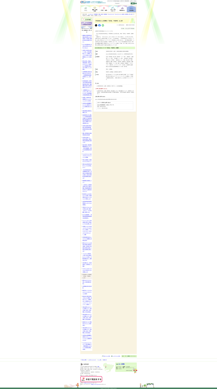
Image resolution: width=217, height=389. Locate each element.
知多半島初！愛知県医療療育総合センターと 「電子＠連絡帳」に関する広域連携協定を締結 (87, 148)
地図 (98, 366)
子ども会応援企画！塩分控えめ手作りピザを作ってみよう (87, 46)
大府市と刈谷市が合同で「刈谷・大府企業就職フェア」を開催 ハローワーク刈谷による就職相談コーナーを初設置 (87, 54)
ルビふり (131, 1)
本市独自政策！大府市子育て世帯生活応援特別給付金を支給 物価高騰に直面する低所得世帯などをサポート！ (87, 84)
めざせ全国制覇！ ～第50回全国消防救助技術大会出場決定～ (87, 216)
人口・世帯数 (121, 364)
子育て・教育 (104, 10)
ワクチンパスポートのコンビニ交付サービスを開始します (87, 270)
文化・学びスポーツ (113, 10)
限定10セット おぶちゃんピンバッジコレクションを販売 (87, 292)
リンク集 (99, 359)
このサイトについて (92, 359)
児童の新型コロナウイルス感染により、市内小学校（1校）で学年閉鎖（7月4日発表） (87, 330)
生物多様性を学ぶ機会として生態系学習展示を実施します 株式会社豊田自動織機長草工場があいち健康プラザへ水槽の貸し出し (87, 119)
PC (125, 356)
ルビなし (135, 1)
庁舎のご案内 (84, 359)
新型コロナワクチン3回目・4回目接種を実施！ (87, 282)
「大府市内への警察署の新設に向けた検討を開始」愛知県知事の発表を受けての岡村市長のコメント (87, 188)
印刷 (122, 28)
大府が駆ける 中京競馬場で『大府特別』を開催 (87, 264)
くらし (85, 10)
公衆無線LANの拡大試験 (87, 287)
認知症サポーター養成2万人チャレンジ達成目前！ (87, 324)
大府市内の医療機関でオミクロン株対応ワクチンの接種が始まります (87, 106)
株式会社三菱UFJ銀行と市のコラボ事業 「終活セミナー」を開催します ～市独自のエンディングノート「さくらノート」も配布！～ (87, 300)
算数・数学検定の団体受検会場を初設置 (87, 134)
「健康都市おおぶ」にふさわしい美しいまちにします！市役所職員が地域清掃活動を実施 (87, 92)
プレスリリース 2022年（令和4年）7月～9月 (123, 14)
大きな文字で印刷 (129, 28)
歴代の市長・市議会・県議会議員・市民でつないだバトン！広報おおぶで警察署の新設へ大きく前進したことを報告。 (87, 65)
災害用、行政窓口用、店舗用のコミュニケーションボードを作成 (87, 99)
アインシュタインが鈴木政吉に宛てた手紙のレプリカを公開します (87, 222)
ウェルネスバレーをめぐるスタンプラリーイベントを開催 (87, 156)
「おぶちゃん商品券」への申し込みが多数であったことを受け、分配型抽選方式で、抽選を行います (87, 257)
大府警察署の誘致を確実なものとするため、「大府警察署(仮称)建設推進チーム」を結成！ (87, 75)
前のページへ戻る (106, 356)
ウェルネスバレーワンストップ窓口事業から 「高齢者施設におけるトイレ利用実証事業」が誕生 (87, 346)
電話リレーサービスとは (95, 384)
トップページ (90, 14)
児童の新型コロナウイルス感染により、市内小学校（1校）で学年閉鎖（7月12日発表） (87, 309)
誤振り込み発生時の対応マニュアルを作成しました (87, 166)
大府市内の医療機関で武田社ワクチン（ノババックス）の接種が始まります (87, 338)
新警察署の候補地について (87, 181)
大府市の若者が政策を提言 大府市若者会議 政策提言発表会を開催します (87, 128)
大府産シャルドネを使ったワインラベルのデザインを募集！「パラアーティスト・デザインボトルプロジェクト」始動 (87, 230)
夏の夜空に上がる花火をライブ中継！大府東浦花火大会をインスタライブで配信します (87, 196)
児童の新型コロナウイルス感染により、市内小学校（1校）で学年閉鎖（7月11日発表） (87, 317)
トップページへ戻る (116, 356)
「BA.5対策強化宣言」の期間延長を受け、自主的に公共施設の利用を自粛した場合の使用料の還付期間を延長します (87, 174)
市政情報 (131, 10)
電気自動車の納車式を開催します (87, 111)
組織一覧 (105, 359)
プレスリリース (111, 14)
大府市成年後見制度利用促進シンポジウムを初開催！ (87, 203)
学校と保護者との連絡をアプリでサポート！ (87, 160)
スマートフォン (133, 356)
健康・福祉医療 (94, 10)
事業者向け (122, 10)
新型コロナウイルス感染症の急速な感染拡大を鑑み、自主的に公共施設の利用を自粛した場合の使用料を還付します (87, 247)
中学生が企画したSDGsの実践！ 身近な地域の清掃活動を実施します (87, 140)
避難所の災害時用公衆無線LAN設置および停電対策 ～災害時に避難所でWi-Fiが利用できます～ (87, 38)
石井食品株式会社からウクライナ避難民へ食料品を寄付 (87, 239)
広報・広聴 (100, 14)
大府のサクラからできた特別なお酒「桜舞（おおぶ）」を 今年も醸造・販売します (87, 210)
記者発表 (105, 14)
